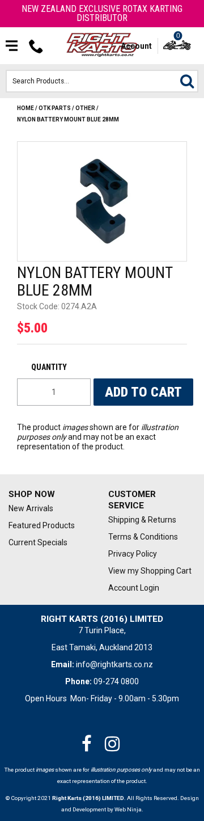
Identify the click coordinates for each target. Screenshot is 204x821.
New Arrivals (30, 508)
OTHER (85, 108)
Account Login (133, 587)
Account (136, 45)
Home (25, 108)
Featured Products (41, 525)
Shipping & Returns (142, 519)
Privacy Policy (132, 553)
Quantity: (54, 367)
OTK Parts (55, 108)
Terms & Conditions (143, 536)
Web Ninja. (128, 809)
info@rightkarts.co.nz (114, 664)
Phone (36, 46)
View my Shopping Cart (149, 570)
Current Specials (37, 542)
